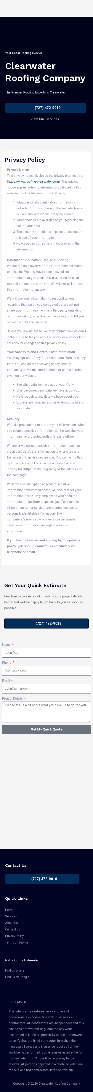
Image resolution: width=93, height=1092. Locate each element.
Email (6, 681)
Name (6, 645)
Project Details (13, 698)
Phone (7, 663)
